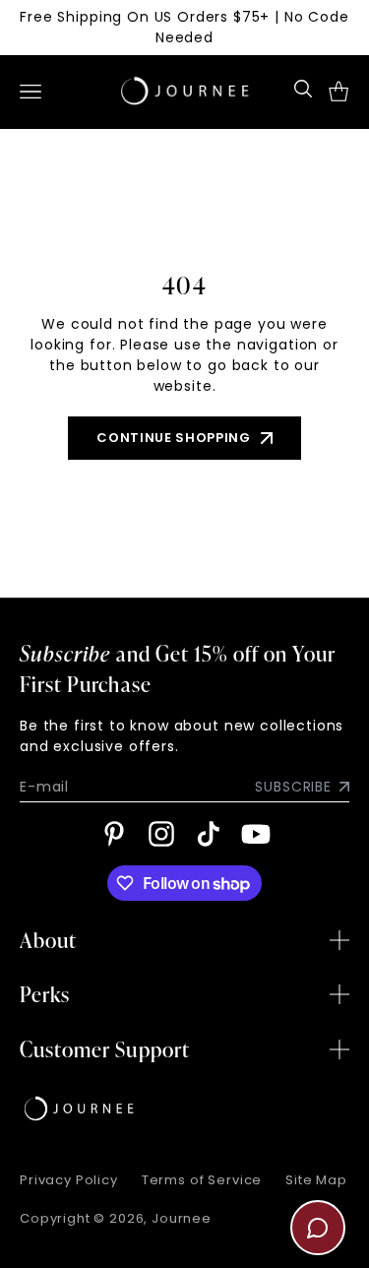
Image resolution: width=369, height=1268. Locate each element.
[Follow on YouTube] (256, 834)
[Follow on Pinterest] (114, 834)
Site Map (316, 1180)
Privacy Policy (69, 1180)
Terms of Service (202, 1180)
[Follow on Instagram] (161, 834)
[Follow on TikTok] (208, 834)
